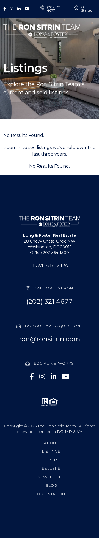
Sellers (51, 468)
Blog (51, 485)
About (51, 442)
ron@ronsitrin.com (49, 339)
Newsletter (51, 476)
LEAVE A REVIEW (50, 265)
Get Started (87, 8)
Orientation (51, 493)
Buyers (51, 459)
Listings (51, 451)
